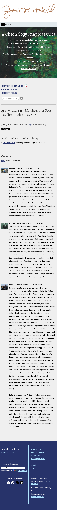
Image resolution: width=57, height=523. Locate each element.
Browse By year (9, 90)
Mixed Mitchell (9, 142)
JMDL (33, 468)
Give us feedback (38, 452)
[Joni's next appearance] (21, 110)
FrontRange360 (37, 496)
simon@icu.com (28, 68)
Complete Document (12, 86)
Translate (22, 470)
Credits (34, 465)
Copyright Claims (38, 459)
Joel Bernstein (25, 54)
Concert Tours (9, 93)
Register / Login (7, 452)
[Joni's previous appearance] (2, 110)
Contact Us (36, 449)
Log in (30, 125)
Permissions (36, 455)
